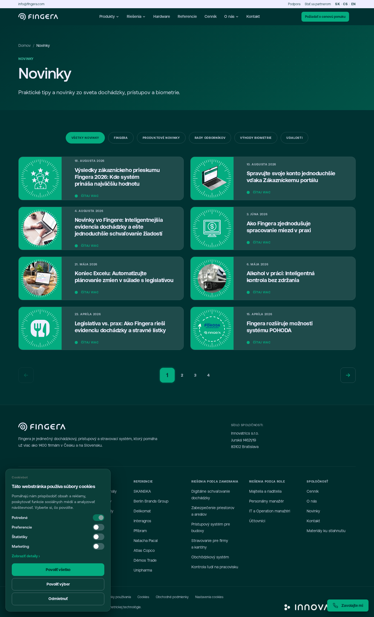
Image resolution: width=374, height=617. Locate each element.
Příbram (140, 531)
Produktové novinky (161, 137)
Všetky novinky (85, 137)
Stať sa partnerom (318, 4)
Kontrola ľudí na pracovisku (214, 567)
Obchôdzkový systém (210, 557)
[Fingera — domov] (38, 16)
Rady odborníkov (210, 137)
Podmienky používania (115, 597)
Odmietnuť (58, 598)
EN (353, 4)
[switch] (98, 527)
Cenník (211, 16)
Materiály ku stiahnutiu (326, 531)
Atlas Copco (144, 550)
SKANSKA (142, 491)
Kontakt (253, 16)
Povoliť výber (58, 584)
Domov (24, 45)
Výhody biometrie (256, 137)
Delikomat (142, 511)
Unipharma (143, 570)
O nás (229, 16)
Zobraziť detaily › (26, 556)
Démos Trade (145, 560)
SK (337, 4)
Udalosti (294, 137)
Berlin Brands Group (151, 501)
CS (345, 4)
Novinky (313, 511)
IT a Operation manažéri (269, 511)
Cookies (143, 597)
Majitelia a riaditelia (265, 491)
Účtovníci (257, 521)
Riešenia (134, 16)
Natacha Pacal (146, 540)
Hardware (161, 16)
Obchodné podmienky (172, 597)
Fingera (121, 137)
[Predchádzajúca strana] (26, 375)
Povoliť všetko (58, 569)
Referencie (187, 16)
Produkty (107, 16)
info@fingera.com (31, 4)
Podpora (294, 4)
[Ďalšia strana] (348, 375)
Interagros (142, 521)
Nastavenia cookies (209, 597)
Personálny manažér (266, 501)
